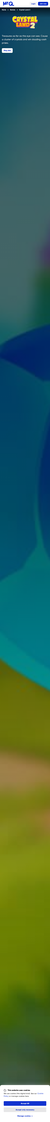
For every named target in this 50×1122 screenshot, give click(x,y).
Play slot (7, 50)
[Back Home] (8, 4)
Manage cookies (24, 1116)
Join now (43, 4)
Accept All (25, 1103)
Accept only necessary (25, 1110)
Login (33, 4)
